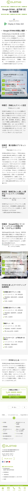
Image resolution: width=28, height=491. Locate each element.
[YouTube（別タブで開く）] (9, 462)
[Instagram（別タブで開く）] (4, 462)
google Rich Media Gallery (13, 212)
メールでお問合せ (14, 397)
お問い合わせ (8, 458)
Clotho (11, 485)
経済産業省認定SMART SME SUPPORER (8, 469)
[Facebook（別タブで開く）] (2, 462)
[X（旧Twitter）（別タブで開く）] (7, 462)
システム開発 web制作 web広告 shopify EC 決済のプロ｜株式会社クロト (14, 2)
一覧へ (14, 407)
